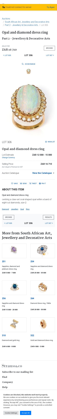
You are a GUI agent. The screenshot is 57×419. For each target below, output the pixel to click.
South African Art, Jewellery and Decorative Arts (27, 22)
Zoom (29, 64)
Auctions (6, 18)
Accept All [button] (26, 413)
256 (4, 298)
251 (4, 261)
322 (32, 335)
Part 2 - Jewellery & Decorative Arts (21, 25)
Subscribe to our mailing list (17, 372)
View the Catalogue (42, 173)
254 (32, 261)
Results (48, 217)
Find (4, 377)
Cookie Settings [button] (11, 413)
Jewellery (14, 209)
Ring (27, 209)
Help (5, 387)
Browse (49, 48)
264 (32, 298)
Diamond (5, 209)
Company (7, 382)
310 (4, 335)
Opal (22, 209)
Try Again (51, 7)
